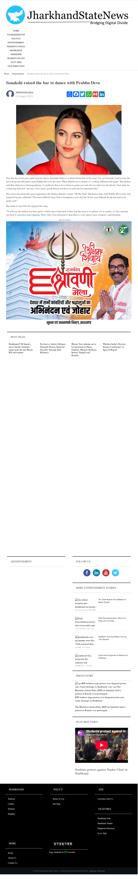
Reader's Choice (16, 46)
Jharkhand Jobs (104, 818)
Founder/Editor (16, 35)
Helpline (11, 813)
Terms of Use (58, 798)
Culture (11, 803)
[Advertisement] (36, 589)
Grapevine (16, 54)
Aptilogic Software (96, 870)
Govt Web (16, 62)
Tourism (11, 798)
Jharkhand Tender (105, 823)
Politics (15, 39)
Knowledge (16, 50)
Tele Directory (16, 66)
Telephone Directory (106, 828)
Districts (11, 808)
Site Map (56, 803)
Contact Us (12, 862)
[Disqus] (69, 410)
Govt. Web (102, 833)
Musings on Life (16, 58)
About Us (12, 857)
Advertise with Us (105, 798)
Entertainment (16, 42)
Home (16, 31)
